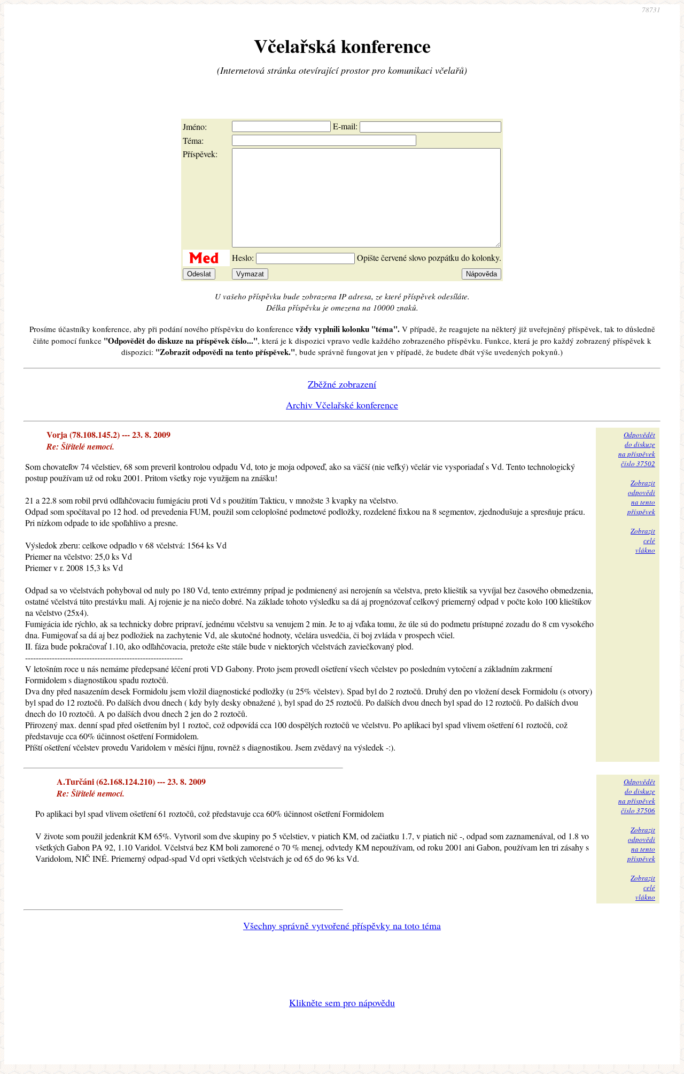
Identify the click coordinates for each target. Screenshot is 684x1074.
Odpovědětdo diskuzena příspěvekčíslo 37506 (636, 796)
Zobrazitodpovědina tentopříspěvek (641, 497)
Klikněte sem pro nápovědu (342, 1002)
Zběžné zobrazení (342, 383)
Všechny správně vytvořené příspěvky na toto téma (342, 925)
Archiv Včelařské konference (342, 404)
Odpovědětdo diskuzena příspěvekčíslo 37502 (636, 449)
